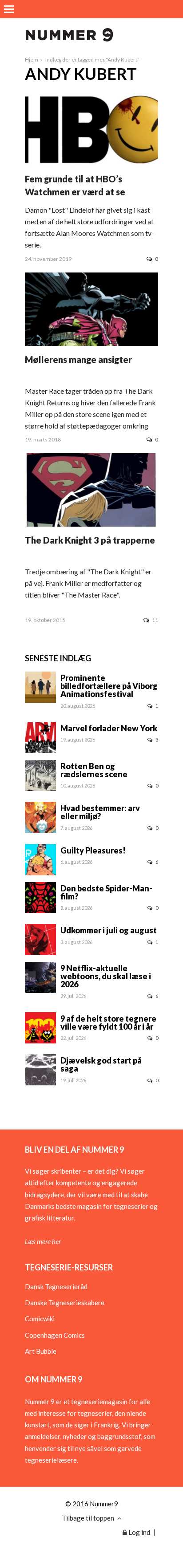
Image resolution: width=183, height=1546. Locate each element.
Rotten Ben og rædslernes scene (93, 770)
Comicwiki (40, 1319)
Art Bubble (40, 1351)
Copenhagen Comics (55, 1335)
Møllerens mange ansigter (78, 359)
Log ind (138, 1532)
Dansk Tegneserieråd (56, 1286)
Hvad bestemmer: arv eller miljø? (100, 812)
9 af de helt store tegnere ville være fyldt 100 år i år (108, 1022)
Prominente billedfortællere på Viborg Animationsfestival (109, 686)
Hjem (31, 59)
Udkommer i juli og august (108, 930)
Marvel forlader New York (108, 728)
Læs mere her (43, 1241)
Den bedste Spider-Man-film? (106, 892)
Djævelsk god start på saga (101, 1064)
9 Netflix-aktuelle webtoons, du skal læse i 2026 (105, 976)
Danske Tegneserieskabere (64, 1303)
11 (155, 620)
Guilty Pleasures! (93, 850)
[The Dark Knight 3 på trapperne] (91, 524)
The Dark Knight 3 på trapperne (90, 540)
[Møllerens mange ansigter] (91, 343)
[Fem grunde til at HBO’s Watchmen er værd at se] (91, 163)
